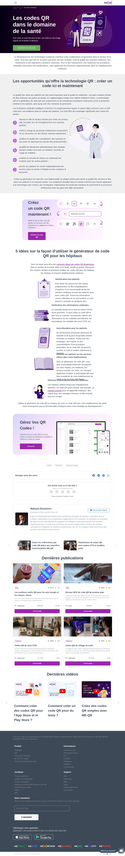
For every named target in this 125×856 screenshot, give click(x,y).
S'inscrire (30, 446)
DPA (16, 793)
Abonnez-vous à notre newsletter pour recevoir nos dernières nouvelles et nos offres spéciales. (47, 801)
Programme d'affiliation (22, 756)
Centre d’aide (68, 790)
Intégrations (68, 761)
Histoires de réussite (71, 787)
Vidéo (66, 784)
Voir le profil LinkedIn (99, 510)
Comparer (67, 758)
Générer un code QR (37, 236)
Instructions (68, 779)
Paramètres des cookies (22, 787)
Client (49, 465)
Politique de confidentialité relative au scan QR (30, 784)
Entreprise (59, 465)
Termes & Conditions (21, 782)
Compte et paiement (21, 776)
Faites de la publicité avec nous (25, 761)
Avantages (18, 750)
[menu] (15, 3)
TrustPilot (67, 764)
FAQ (65, 776)
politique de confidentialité (23, 779)
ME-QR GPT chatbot (21, 758)
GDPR (16, 790)
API (15, 753)
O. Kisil (69, 605)
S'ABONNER (26, 817)
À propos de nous (70, 750)
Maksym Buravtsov (40, 508)
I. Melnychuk (21, 605)
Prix (65, 756)
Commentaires (69, 767)
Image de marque (72, 465)
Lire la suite (37, 611)
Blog (20, 7)
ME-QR (15, 7)
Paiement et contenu (71, 753)
